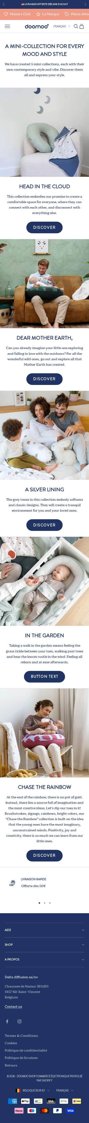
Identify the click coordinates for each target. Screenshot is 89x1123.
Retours (11, 1065)
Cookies (11, 1043)
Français (59, 26)
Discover (44, 227)
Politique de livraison (21, 1058)
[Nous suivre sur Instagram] (19, 1021)
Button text (44, 676)
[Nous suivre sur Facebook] (7, 1021)
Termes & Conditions (21, 1036)
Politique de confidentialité (26, 1050)
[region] (44, 886)
